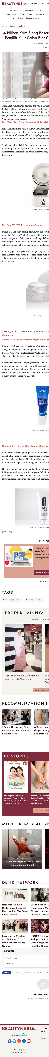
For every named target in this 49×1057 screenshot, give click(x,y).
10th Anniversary (15, 10)
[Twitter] (14, 1041)
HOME (34, 3)
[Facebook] (10, 1041)
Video (29, 14)
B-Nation (44, 1038)
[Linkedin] (24, 1041)
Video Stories (10, 14)
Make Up (22, 26)
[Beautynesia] (15, 3)
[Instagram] (19, 1041)
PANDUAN (43, 581)
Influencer (29, 10)
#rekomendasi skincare (12, 599)
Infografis (40, 14)
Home (4, 26)
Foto (22, 14)
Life (42, 1035)
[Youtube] (29, 1041)
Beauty (12, 26)
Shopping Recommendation (29, 18)
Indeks (11, 18)
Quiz (39, 10)
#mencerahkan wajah (34, 599)
